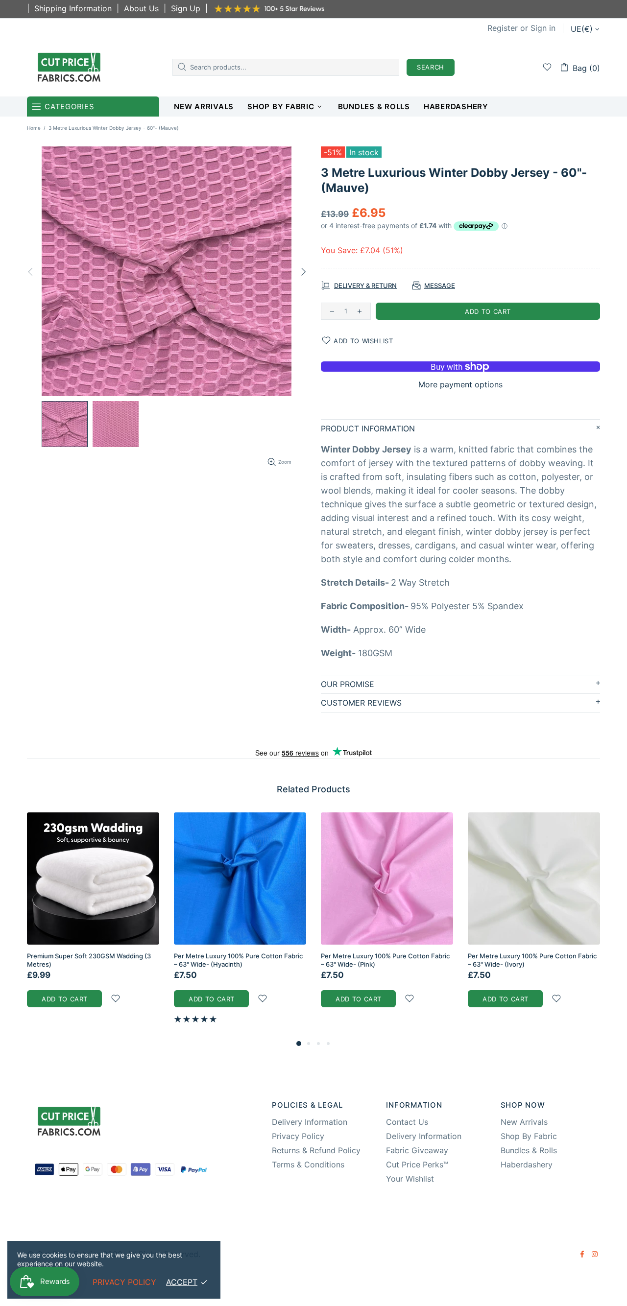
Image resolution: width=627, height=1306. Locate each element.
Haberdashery (527, 1164)
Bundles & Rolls (529, 1150)
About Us (141, 8)
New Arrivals (524, 1122)
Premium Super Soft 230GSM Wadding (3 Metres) (89, 960)
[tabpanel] (93, 919)
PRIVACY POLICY (124, 1282)
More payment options (460, 384)
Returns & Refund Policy (316, 1150)
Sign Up (185, 8)
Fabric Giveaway (417, 1150)
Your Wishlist (410, 1179)
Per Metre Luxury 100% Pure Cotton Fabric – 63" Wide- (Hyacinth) (238, 960)
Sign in (543, 28)
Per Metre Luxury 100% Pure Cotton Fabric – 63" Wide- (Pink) (385, 960)
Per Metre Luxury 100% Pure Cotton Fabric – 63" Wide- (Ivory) (532, 960)
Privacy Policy (298, 1136)
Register (502, 28)
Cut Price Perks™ (417, 1164)
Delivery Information (309, 1122)
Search (430, 67)
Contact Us (407, 1122)
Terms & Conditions (308, 1164)
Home (34, 128)
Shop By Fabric (529, 1136)
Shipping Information (73, 8)
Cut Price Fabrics (69, 67)
